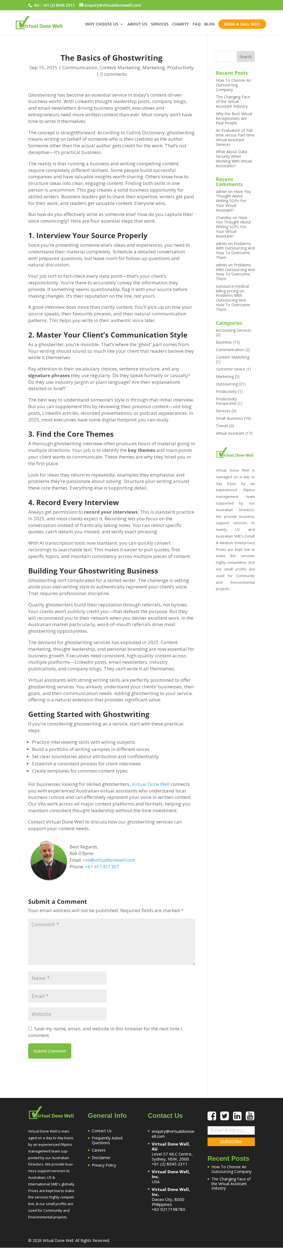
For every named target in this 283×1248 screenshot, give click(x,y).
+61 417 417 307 (102, 867)
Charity (180, 24)
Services (160, 24)
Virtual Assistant (230, 433)
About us (137, 24)
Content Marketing (119, 67)
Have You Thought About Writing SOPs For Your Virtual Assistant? (233, 201)
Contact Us (102, 1130)
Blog (209, 24)
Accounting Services (233, 330)
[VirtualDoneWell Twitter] (226, 1118)
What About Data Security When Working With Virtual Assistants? (234, 158)
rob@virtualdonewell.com (109, 860)
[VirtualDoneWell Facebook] (214, 1118)
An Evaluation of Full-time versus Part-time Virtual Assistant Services (235, 137)
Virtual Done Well (151, 784)
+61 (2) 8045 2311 (59, 5)
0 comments (113, 74)
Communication (79, 67)
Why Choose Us (101, 24)
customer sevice (230, 369)
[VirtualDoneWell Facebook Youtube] (250, 1118)
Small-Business (229, 418)
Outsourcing (227, 384)
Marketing (153, 67)
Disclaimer (101, 1157)
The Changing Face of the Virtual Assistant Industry (233, 101)
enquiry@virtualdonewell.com (173, 1133)
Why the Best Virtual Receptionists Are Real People (234, 118)
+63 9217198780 (168, 1209)
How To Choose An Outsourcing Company (233, 85)
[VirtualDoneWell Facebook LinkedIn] (239, 1118)
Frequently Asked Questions (107, 1140)
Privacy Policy (104, 1165)
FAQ (197, 24)
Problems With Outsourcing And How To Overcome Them (235, 250)
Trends (222, 425)
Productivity (180, 67)
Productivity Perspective (226, 401)
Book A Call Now (242, 24)
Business (224, 342)
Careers (99, 1150)
